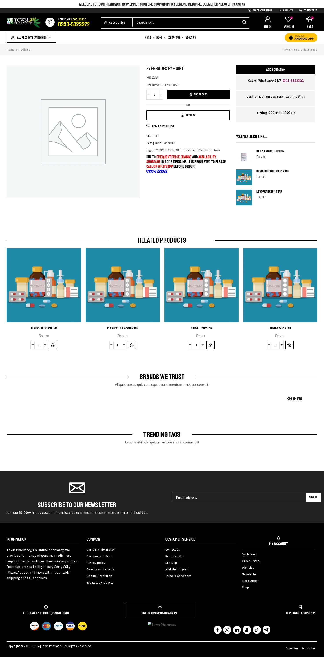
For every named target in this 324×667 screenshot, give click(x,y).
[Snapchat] (247, 630)
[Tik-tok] (257, 630)
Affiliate (288, 10)
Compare (292, 648)
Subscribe (308, 648)
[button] (267, 22)
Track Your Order (262, 10)
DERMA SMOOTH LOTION (270, 151)
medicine (190, 150)
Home (11, 50)
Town (217, 150)
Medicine (24, 50)
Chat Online (78, 19)
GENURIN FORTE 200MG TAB (272, 171)
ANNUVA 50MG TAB (280, 328)
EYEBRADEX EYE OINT (168, 150)
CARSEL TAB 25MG (201, 328)
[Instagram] (227, 630)
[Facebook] (218, 630)
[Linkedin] (237, 630)
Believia (294, 398)
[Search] (244, 22)
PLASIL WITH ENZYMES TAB (122, 328)
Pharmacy (205, 150)
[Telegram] (266, 630)
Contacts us (310, 10)
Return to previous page (300, 50)
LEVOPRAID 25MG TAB (269, 192)
